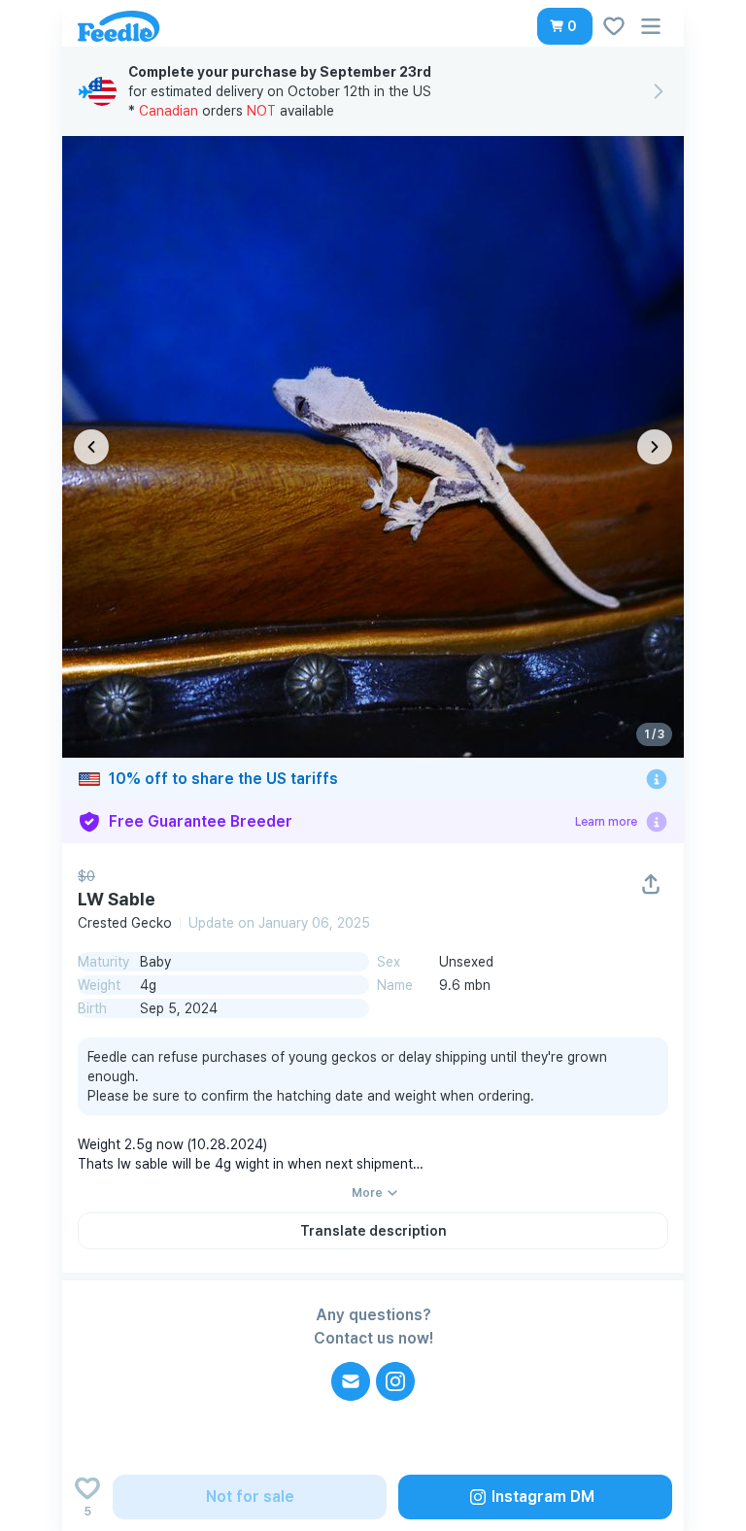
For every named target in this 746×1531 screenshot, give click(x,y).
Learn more (606, 822)
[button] (565, 26)
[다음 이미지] (654, 446)
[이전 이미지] (91, 446)
